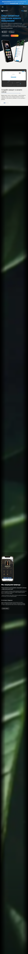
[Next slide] (10, 103)
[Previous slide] (2, 103)
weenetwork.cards (14, 3)
